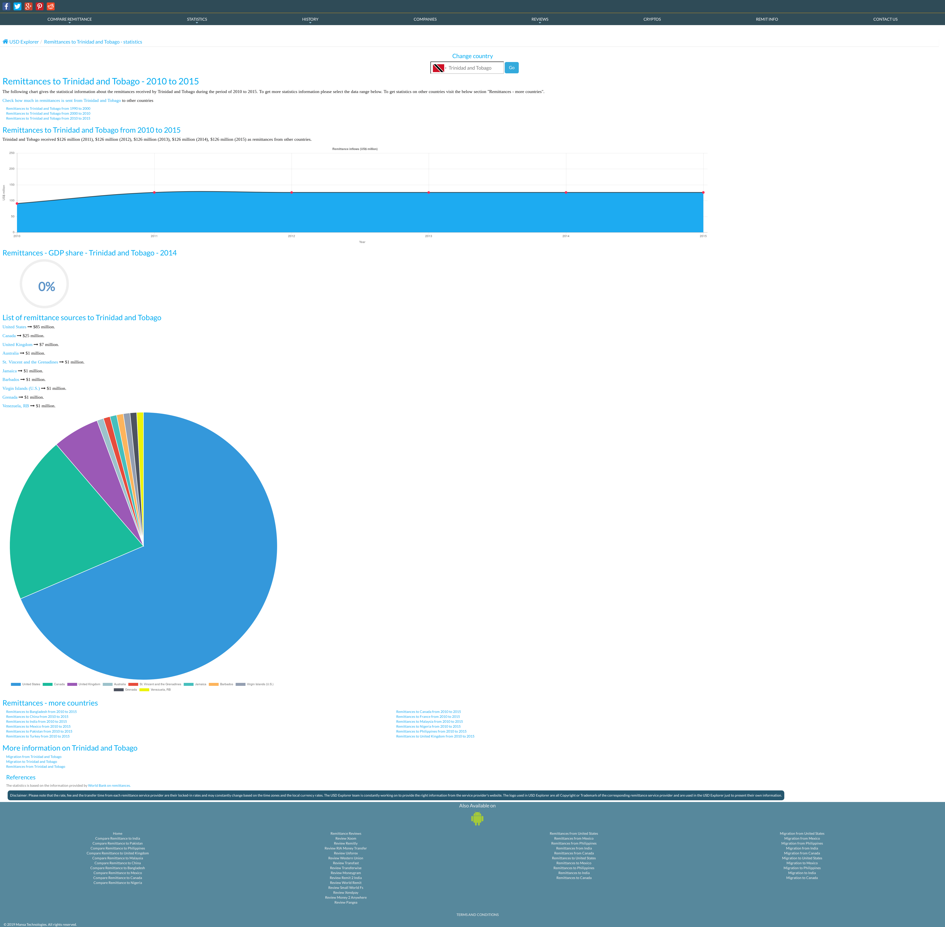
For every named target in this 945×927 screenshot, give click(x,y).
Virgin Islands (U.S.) (21, 388)
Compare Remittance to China (117, 863)
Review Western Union (345, 858)
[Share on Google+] (28, 6)
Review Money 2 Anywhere (346, 897)
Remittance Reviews (346, 833)
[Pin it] (40, 6)
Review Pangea (345, 902)
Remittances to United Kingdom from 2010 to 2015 (435, 736)
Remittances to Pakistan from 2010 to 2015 (39, 731)
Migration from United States (802, 833)
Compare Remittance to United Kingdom (118, 853)
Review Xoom (345, 838)
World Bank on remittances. (109, 785)
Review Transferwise (346, 868)
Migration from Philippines (802, 843)
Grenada (9, 397)
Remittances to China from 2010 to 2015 (37, 716)
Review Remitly (346, 843)
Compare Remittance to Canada (117, 878)
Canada (9, 335)
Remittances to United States (574, 858)
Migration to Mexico (802, 863)
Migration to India (802, 873)
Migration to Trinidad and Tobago (31, 761)
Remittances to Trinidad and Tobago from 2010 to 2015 (48, 118)
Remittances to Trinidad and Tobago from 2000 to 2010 (48, 113)
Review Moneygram (346, 873)
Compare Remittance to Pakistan (118, 843)
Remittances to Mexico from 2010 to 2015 (38, 726)
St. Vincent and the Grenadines (30, 362)
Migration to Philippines (802, 868)
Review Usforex (346, 853)
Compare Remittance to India (117, 838)
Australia (10, 353)
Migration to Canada (802, 878)
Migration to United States (802, 858)
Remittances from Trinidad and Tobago (35, 766)
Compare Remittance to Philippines (118, 848)
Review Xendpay (345, 892)
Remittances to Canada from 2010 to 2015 (428, 711)
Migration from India (802, 848)
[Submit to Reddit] (51, 6)
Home (117, 833)
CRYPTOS (652, 19)
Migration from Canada (802, 853)
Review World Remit (346, 882)
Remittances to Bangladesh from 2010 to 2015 (41, 711)
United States (14, 326)
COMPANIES (425, 19)
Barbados (10, 379)
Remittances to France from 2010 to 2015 (428, 716)
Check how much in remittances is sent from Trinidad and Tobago (61, 100)
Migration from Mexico (802, 838)
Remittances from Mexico (574, 838)
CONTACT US (885, 19)
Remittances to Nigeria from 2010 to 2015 (428, 726)
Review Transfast (346, 863)
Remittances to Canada (574, 878)
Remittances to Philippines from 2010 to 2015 (431, 731)
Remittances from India (574, 848)
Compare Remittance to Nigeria (118, 882)
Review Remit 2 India (346, 878)
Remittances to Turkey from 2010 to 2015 (38, 736)
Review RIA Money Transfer (346, 848)
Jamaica (9, 370)
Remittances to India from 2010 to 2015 (36, 721)
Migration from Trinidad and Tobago (34, 756)
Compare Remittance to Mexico (118, 873)
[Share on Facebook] (6, 6)
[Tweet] (17, 6)
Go (512, 67)
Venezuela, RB (15, 405)
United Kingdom (17, 344)
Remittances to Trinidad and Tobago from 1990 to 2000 (48, 108)
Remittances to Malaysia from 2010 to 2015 (429, 721)
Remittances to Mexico (573, 863)
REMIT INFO (767, 19)
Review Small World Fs (345, 887)
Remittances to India (574, 873)
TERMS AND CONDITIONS (478, 914)
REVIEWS (540, 19)
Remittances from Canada (574, 853)
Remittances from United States (574, 833)
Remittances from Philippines (574, 843)
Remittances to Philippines (573, 868)
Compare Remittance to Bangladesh (117, 868)
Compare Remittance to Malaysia (117, 858)
